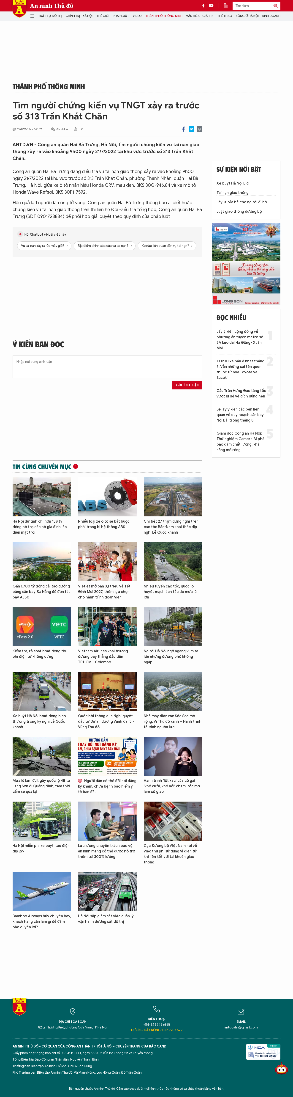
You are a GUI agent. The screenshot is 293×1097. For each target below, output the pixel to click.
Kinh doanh (271, 16)
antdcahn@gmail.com (241, 1027)
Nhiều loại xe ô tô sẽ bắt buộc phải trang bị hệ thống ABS (104, 524)
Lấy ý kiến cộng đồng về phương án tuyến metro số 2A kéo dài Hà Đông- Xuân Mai (240, 339)
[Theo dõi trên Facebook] (205, 5)
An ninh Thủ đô (51, 5)
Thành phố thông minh (163, 16)
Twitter (191, 129)
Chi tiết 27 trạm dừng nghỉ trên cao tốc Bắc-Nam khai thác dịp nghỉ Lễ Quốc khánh (171, 527)
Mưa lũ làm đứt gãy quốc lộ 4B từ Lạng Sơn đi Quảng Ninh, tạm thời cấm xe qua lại (41, 786)
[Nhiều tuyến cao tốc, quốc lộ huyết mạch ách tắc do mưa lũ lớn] (173, 561)
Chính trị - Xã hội (79, 16)
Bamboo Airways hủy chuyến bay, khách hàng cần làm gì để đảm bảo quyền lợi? (42, 921)
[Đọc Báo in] (228, 5)
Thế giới (102, 16)
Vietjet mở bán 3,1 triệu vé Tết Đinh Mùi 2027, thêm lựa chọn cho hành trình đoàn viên (104, 592)
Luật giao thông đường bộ (239, 211)
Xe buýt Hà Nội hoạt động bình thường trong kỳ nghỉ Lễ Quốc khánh (39, 721)
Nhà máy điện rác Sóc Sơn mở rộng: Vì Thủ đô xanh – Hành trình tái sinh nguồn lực (172, 721)
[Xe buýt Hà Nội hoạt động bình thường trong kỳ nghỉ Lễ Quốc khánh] (42, 691)
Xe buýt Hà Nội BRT (233, 183)
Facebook (183, 129)
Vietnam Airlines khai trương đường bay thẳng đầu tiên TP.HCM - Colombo (103, 656)
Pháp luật (121, 16)
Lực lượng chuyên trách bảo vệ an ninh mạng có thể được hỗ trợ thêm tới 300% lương (106, 851)
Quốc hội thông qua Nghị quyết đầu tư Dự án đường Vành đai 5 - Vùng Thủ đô (106, 721)
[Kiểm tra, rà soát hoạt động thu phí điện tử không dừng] (42, 626)
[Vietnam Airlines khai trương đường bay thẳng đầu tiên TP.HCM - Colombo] (107, 626)
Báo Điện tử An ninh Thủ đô (19, 9)
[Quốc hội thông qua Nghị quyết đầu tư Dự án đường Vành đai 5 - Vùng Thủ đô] (107, 691)
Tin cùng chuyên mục (42, 466)
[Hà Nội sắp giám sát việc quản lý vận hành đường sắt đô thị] (107, 891)
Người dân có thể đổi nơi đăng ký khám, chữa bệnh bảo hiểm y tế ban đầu (107, 786)
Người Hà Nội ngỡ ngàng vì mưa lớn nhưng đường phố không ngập (171, 656)
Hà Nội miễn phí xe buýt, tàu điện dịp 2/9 (41, 848)
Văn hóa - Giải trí (199, 16)
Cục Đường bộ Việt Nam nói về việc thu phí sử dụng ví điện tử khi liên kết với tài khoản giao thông (170, 854)
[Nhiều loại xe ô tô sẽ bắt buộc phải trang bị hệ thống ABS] (107, 496)
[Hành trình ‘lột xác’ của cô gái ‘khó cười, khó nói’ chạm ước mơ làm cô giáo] (173, 756)
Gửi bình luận (187, 385)
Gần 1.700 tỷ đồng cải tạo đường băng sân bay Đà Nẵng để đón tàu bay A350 (42, 592)
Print (199, 129)
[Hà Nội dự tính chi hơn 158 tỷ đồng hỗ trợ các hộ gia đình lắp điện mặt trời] (42, 496)
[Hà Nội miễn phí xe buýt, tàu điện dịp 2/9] (42, 821)
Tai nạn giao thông (233, 192)
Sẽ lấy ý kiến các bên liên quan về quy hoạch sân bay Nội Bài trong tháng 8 (240, 415)
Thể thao (224, 16)
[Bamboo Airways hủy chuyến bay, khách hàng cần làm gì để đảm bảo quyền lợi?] (42, 891)
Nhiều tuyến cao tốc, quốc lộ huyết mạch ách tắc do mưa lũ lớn (170, 592)
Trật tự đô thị (50, 16)
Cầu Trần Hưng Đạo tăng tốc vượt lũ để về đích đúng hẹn (241, 394)
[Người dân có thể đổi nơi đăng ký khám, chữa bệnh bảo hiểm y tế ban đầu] (107, 756)
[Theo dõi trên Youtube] (211, 5)
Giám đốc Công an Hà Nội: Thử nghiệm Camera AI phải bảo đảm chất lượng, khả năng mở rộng (241, 441)
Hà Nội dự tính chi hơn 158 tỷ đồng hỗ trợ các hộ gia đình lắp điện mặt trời (40, 527)
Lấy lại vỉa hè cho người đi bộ (242, 202)
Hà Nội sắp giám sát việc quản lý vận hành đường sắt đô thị (106, 919)
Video (137, 16)
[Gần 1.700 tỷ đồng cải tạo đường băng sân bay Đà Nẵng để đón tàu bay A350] (42, 561)
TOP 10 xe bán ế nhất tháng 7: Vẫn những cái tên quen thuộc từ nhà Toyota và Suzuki (240, 369)
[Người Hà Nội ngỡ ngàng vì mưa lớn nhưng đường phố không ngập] (173, 626)
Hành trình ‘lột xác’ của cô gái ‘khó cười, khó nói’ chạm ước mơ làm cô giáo (172, 786)
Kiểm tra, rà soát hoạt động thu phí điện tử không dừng (40, 654)
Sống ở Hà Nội (247, 16)
